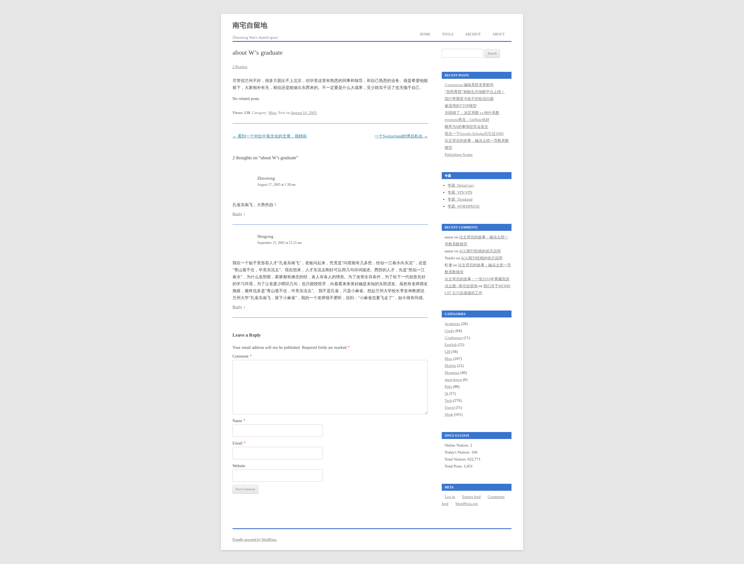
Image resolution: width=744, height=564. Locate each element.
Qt (446, 393)
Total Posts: (454, 466)
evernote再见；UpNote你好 (467, 119)
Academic (452, 324)
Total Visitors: (456, 459)
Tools (447, 34)
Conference (454, 337)
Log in (450, 497)
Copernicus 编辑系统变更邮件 (469, 85)
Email (239, 443)
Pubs (448, 386)
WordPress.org (466, 503)
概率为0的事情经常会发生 (466, 126)
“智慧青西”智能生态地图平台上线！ (475, 92)
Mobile (450, 365)
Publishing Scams (459, 154)
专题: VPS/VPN (460, 192)
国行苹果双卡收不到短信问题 (469, 99)
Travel (450, 407)
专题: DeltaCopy (461, 185)
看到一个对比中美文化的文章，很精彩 (270, 136)
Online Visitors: (457, 445)
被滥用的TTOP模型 (461, 105)
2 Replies (240, 67)
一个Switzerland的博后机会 (401, 136)
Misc (272, 112)
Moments (452, 372)
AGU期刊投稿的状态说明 (480, 251)
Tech (448, 400)
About (498, 34)
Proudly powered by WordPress (255, 540)
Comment (242, 356)
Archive (473, 34)
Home (425, 34)
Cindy (450, 331)
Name (239, 421)
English (451, 344)
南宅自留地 (250, 25)
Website (239, 466)
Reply (237, 214)
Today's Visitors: (458, 452)
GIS (447, 351)
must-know (453, 379)
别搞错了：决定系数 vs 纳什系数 (472, 112)
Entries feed (471, 497)
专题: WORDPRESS (464, 206)
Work (449, 414)
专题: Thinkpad (460, 199)
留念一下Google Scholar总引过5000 (474, 133)
